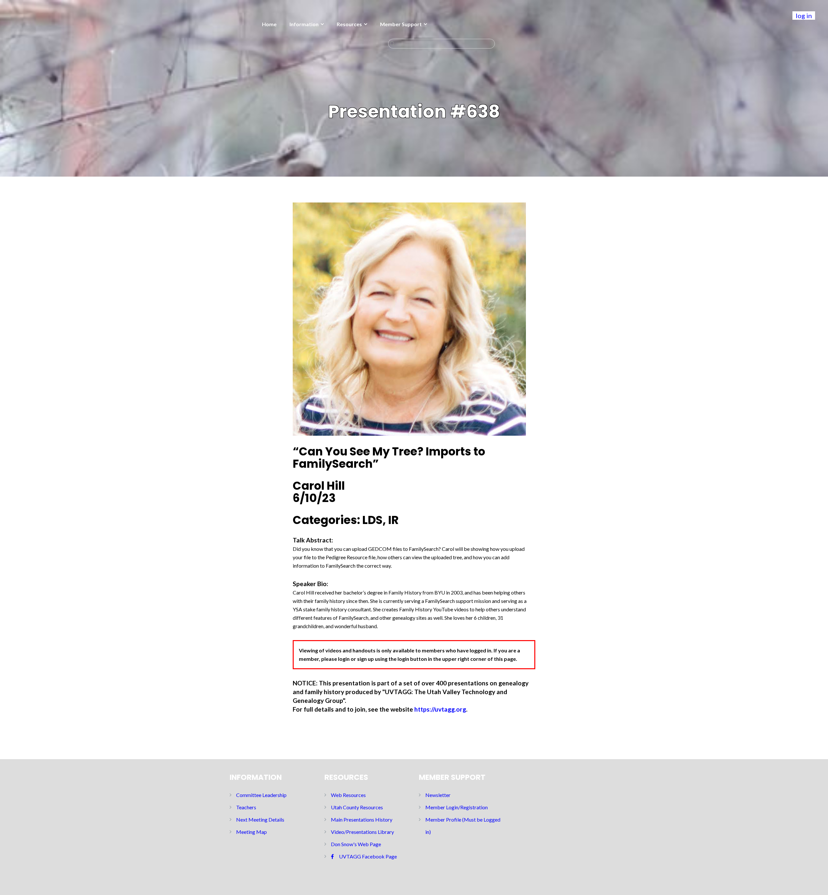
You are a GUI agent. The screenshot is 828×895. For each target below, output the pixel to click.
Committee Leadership (261, 795)
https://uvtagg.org (440, 709)
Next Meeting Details (260, 819)
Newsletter (438, 795)
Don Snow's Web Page (356, 844)
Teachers (246, 807)
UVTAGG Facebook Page (368, 856)
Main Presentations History (361, 819)
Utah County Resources (357, 807)
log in (804, 15)
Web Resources (348, 795)
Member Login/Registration (456, 807)
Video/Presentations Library (362, 832)
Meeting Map (251, 832)
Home (269, 24)
